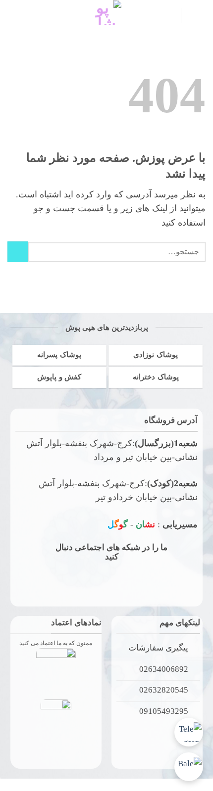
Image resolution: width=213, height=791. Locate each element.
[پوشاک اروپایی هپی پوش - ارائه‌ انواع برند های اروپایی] (106, 12)
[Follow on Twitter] (118, 579)
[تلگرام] (188, 732)
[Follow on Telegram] (86, 579)
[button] (197, 15)
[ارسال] (17, 251)
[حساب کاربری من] (37, 12)
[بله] (188, 766)
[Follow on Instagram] (151, 579)
